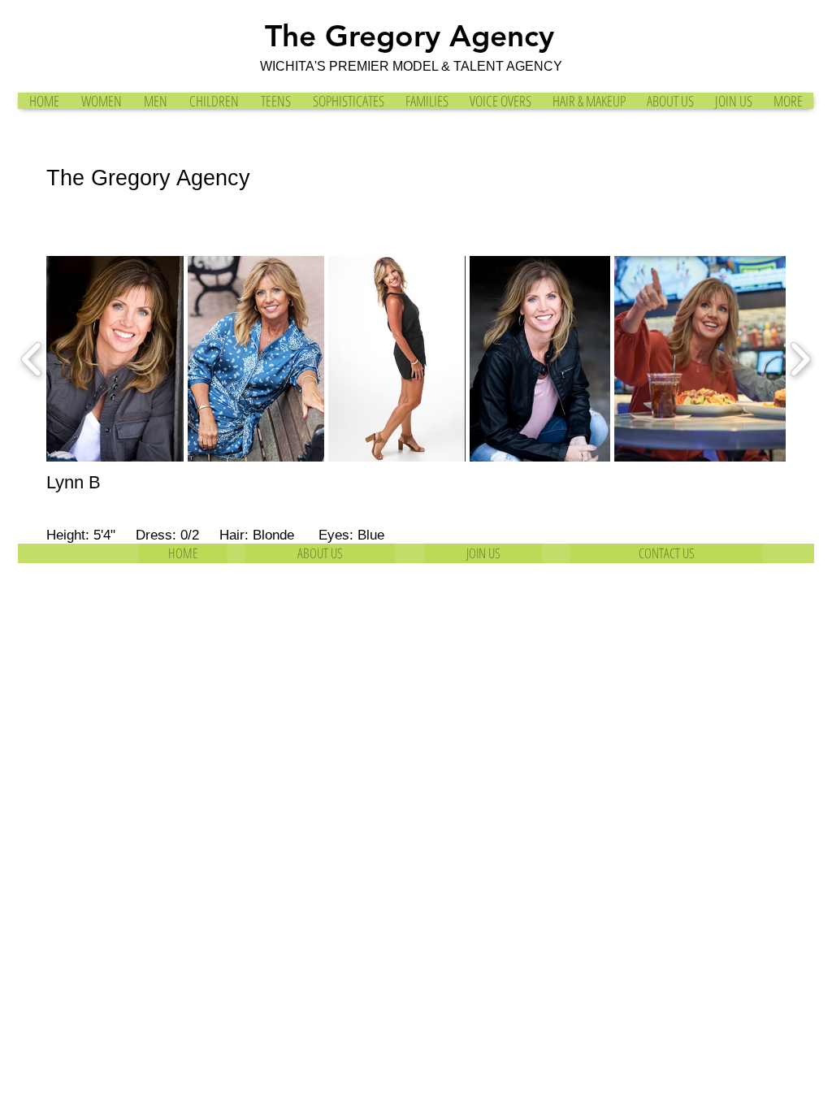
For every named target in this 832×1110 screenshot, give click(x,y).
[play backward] (32, 359)
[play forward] (800, 359)
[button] (115, 359)
